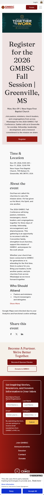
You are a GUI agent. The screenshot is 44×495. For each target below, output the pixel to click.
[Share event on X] (16, 334)
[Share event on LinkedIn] (22, 334)
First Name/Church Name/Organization (13, 399)
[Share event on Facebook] (11, 334)
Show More (15, 303)
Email (8, 411)
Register (22, 139)
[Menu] (40, 7)
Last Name (27, 401)
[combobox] (30, 415)
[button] (41, 2)
